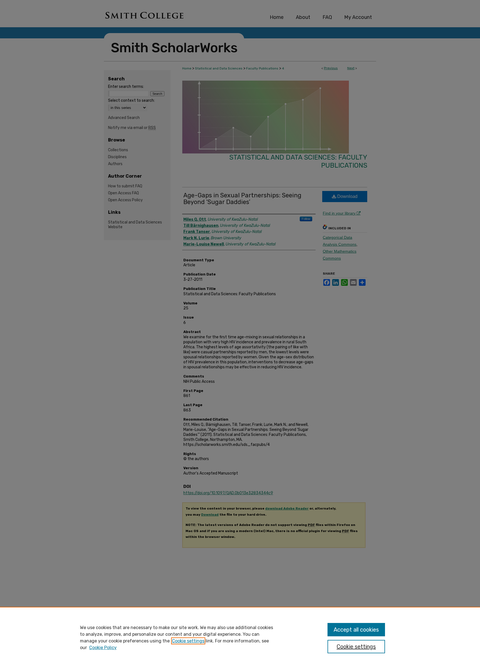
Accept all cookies (356, 629)
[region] (240, 637)
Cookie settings (188, 641)
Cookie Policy (103, 647)
